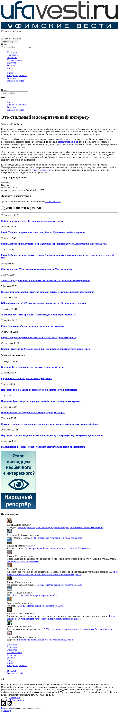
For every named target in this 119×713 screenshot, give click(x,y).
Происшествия (14, 60)
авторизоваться (53, 201)
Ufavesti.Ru (14, 697)
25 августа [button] (6, 31)
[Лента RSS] (10, 705)
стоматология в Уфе (68, 142)
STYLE (7, 708)
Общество (12, 57)
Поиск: (4, 44)
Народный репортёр (17, 75)
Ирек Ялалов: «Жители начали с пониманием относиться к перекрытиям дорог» (62, 573)
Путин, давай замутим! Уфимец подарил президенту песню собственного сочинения (60, 527)
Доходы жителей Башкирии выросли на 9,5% (59, 585)
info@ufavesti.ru (16, 700)
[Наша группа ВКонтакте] (3, 705)
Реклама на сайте (15, 80)
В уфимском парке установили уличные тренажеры (56, 538)
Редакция (11, 78)
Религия (11, 65)
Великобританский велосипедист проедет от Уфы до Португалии (57, 548)
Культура (11, 62)
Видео (10, 73)
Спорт (10, 68)
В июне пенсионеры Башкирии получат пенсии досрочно (46, 639)
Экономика (12, 55)
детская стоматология (40, 170)
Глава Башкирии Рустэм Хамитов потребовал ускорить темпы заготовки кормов (61, 617)
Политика (12, 52)
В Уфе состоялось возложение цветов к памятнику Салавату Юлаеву (78, 629)
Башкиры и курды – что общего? (23, 561)
